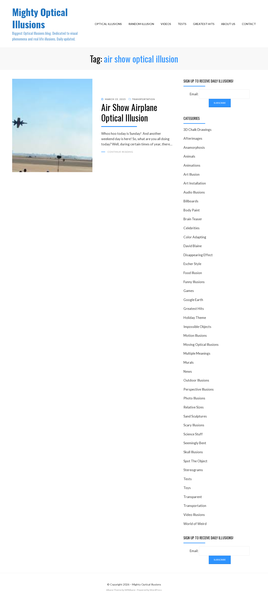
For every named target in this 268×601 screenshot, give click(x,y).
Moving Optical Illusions (201, 344)
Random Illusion (141, 24)
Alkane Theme (113, 589)
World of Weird (195, 524)
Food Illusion (192, 273)
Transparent (192, 497)
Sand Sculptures (195, 416)
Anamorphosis (194, 147)
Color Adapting (194, 237)
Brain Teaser (192, 219)
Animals (189, 156)
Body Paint (191, 210)
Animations (191, 165)
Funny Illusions (194, 282)
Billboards (190, 201)
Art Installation (194, 183)
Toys (187, 488)
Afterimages (192, 138)
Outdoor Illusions (196, 380)
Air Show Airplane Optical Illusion (129, 112)
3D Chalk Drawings (197, 130)
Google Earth (193, 300)
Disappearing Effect (198, 255)
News (187, 371)
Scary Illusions (193, 425)
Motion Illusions (195, 335)
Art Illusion (191, 174)
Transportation (143, 99)
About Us (228, 24)
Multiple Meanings (196, 353)
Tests (182, 24)
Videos (166, 24)
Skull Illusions (193, 452)
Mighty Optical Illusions (40, 18)
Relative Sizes (193, 407)
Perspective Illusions (198, 389)
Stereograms (193, 470)
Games (188, 291)
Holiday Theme (194, 318)
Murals (188, 362)
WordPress (156, 589)
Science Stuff (193, 434)
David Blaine (192, 246)
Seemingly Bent (194, 443)
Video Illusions (194, 515)
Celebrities (191, 228)
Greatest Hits (203, 24)
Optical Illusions (108, 24)
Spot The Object (195, 461)
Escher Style (192, 264)
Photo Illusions (194, 398)
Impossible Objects (197, 327)
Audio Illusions (194, 192)
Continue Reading (120, 151)
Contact (249, 24)
